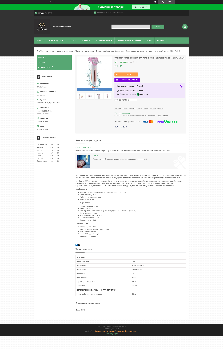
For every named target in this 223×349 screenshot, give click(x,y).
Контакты (86, 40)
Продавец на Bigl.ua (111, 329)
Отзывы (160, 40)
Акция (149, 40)
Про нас (73, 40)
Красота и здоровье (64, 51)
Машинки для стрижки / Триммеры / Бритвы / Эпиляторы (99, 51)
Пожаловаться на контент (104, 331)
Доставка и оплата (103, 40)
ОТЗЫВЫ (41, 62)
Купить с (125, 80)
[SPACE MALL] (42, 26)
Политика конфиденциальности (126, 331)
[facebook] (76, 245)
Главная (40, 40)
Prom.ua (123, 326)
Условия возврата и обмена (129, 40)
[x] (79, 245)
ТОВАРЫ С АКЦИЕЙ (45, 67)
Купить (128, 74)
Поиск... (158, 27)
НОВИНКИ (42, 57)
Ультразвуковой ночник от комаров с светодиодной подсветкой (120, 159)
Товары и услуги (56, 40)
